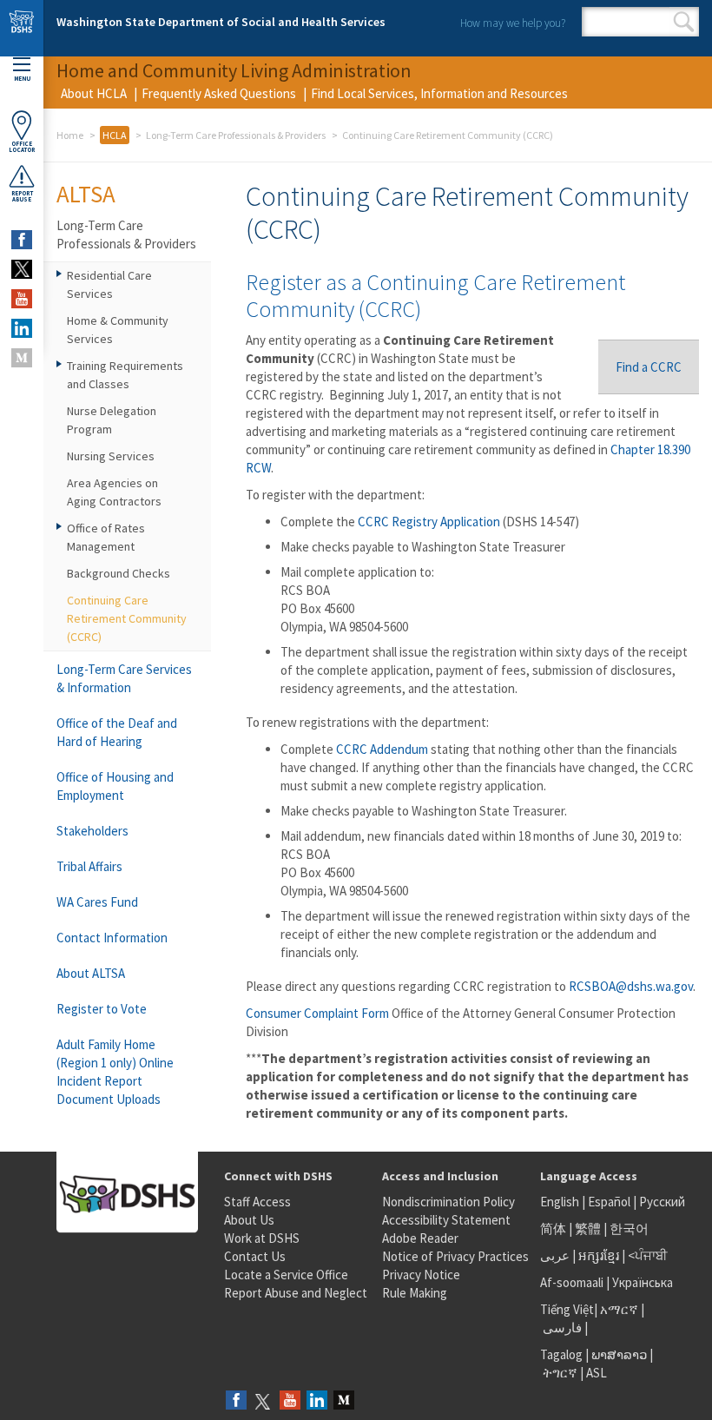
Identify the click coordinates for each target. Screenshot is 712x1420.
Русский (662, 1201)
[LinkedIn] (317, 1401)
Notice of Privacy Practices (455, 1256)
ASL (596, 1372)
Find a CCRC (649, 367)
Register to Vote (101, 1009)
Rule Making (414, 1293)
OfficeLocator (22, 147)
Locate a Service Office (286, 1274)
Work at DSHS (262, 1238)
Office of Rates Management (106, 537)
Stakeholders (92, 830)
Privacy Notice (421, 1274)
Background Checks (118, 573)
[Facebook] (236, 1401)
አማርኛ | (622, 1309)
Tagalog (561, 1354)
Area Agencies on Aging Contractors (114, 492)
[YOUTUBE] (21, 299)
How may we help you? (512, 23)
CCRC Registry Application (429, 521)
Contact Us (255, 1256)
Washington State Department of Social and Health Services (221, 22)
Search (684, 21)
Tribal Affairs (89, 866)
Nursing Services (111, 456)
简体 (553, 1228)
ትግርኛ (560, 1372)
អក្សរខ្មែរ (598, 1255)
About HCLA (94, 93)
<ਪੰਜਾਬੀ (648, 1255)
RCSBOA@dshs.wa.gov (631, 986)
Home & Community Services (117, 330)
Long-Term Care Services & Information (124, 678)
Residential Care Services (109, 284)
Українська (642, 1282)
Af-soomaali (571, 1282)
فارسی (561, 1327)
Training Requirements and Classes (125, 375)
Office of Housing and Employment (115, 786)
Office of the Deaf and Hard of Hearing (116, 732)
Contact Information (112, 937)
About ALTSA (90, 973)
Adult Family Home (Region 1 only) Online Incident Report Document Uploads (115, 1071)
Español (609, 1201)
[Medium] (344, 1401)
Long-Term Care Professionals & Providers (236, 135)
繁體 (589, 1228)
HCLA (114, 135)
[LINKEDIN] (21, 328)
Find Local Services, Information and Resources (439, 93)
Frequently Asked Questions (219, 93)
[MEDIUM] (21, 358)
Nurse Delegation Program (111, 420)
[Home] (21, 28)
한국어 (629, 1228)
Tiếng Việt (567, 1309)
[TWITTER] (21, 269)
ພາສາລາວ (619, 1354)
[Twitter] (263, 1401)
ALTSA (85, 193)
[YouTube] (290, 1401)
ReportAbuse (22, 196)
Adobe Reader (420, 1238)
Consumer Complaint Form (317, 1013)
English (561, 1201)
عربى (555, 1255)
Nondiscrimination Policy (448, 1201)
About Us (249, 1220)
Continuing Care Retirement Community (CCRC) (127, 618)
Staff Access (257, 1201)
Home (69, 135)
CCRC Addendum (382, 749)
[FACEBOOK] (21, 239)
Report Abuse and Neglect (295, 1293)
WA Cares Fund (97, 902)
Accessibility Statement (446, 1220)
